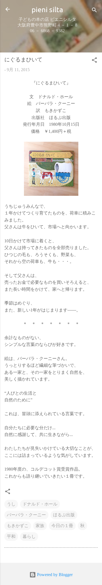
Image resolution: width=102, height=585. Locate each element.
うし (11, 504)
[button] (94, 61)
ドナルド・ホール (40, 504)
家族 (40, 525)
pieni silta (47, 9)
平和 (11, 536)
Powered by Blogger (54, 574)
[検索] (94, 11)
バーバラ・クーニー (26, 515)
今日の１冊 (62, 525)
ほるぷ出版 (64, 515)
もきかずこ (18, 525)
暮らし (29, 536)
